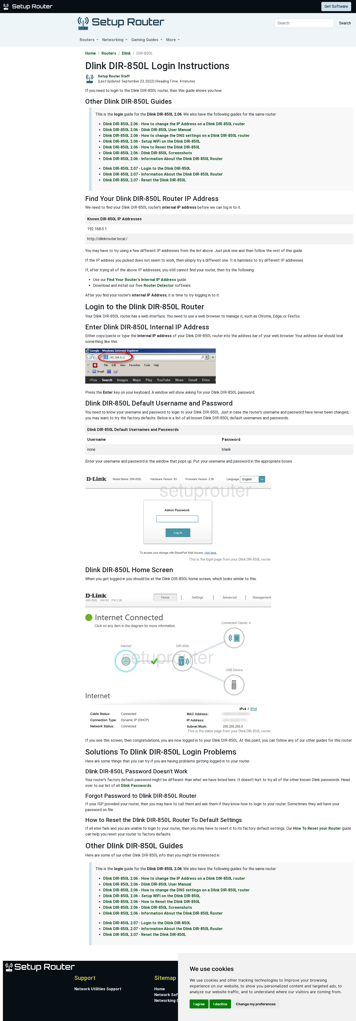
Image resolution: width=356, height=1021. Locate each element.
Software (121, 6)
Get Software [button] (336, 6)
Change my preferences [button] (256, 1004)
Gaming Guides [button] (145, 39)
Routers (75, 6)
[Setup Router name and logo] (29, 6)
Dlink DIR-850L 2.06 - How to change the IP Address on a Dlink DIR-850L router (174, 124)
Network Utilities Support (97, 989)
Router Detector (159, 285)
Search (345, 23)
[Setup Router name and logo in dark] (121, 23)
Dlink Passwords (136, 785)
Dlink (126, 53)
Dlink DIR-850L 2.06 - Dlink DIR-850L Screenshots (147, 153)
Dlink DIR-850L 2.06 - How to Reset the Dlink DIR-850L (151, 147)
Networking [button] (113, 39)
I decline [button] (220, 1004)
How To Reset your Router (317, 828)
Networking (97, 6)
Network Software (171, 994)
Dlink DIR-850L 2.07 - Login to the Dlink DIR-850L (147, 168)
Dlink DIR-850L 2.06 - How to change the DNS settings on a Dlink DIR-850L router (176, 135)
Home (90, 53)
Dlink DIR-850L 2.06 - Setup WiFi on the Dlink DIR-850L (151, 141)
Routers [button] (87, 39)
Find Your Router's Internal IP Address (141, 279)
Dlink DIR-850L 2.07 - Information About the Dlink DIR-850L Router (163, 174)
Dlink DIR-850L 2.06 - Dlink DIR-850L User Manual (147, 129)
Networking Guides (171, 1000)
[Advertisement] (42, 119)
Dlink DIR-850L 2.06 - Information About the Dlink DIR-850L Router (163, 158)
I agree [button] (199, 1004)
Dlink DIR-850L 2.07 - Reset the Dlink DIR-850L (144, 180)
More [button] (171, 39)
